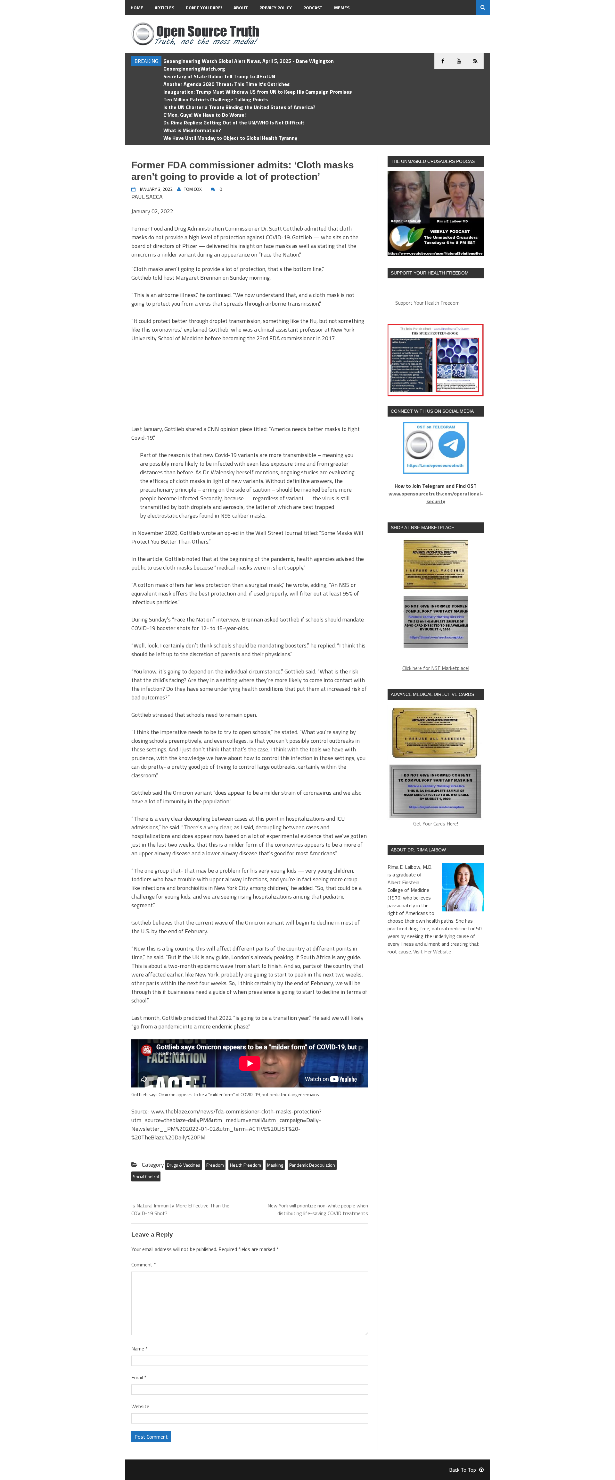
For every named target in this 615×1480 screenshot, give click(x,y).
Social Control (146, 1176)
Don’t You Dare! (204, 7)
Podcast (313, 7)
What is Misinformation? (192, 130)
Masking (275, 1165)
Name (139, 1348)
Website (140, 1406)
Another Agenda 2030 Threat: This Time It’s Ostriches (226, 84)
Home (137, 7)
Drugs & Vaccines (183, 1165)
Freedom (215, 1165)
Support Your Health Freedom (427, 303)
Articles (164, 7)
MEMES (341, 7)
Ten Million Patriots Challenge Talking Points (215, 99)
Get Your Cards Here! (435, 823)
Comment (143, 1264)
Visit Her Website (432, 951)
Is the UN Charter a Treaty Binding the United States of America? (239, 107)
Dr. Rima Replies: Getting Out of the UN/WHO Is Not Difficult (233, 122)
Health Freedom (245, 1165)
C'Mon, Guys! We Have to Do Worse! (204, 115)
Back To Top (462, 1470)
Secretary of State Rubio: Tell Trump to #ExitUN (219, 76)
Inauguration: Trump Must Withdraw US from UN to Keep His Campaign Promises (257, 92)
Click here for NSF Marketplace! (435, 668)
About (241, 7)
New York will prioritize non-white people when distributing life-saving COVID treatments (317, 1209)
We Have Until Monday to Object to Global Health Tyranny (230, 138)
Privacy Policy (275, 7)
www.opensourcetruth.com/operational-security (436, 497)
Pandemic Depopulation (312, 1165)
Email (138, 1377)
